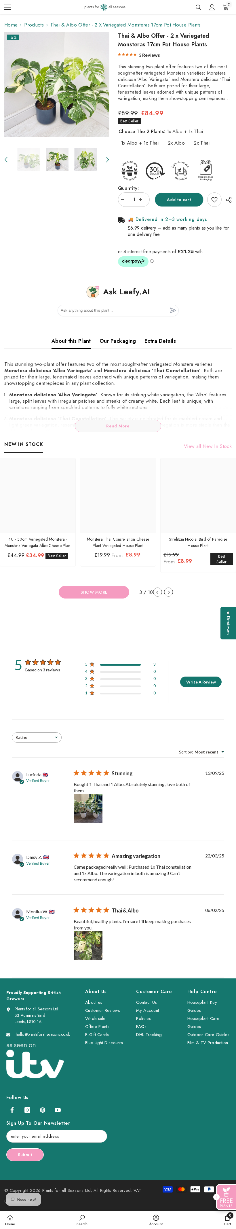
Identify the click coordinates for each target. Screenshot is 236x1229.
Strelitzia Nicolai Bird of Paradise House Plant (198, 542)
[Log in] (212, 7)
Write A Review (201, 681)
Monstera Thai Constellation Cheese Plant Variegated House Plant (118, 542)
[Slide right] (168, 592)
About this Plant (71, 341)
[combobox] (37, 737)
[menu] (7, 7)
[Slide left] (157, 592)
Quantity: (128, 188)
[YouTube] (58, 1110)
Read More (118, 426)
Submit (25, 1155)
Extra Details (160, 341)
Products (34, 25)
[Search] (198, 7)
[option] (56, 84)
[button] (6, 159)
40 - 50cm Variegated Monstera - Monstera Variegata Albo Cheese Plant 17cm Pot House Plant (38, 542)
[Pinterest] (42, 1110)
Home (11, 25)
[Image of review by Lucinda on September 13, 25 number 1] (88, 808)
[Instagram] (27, 1110)
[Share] (227, 200)
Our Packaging (118, 341)
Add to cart (178, 199)
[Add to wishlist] (214, 199)
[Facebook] (12, 1110)
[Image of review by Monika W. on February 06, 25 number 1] (88, 945)
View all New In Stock (208, 446)
